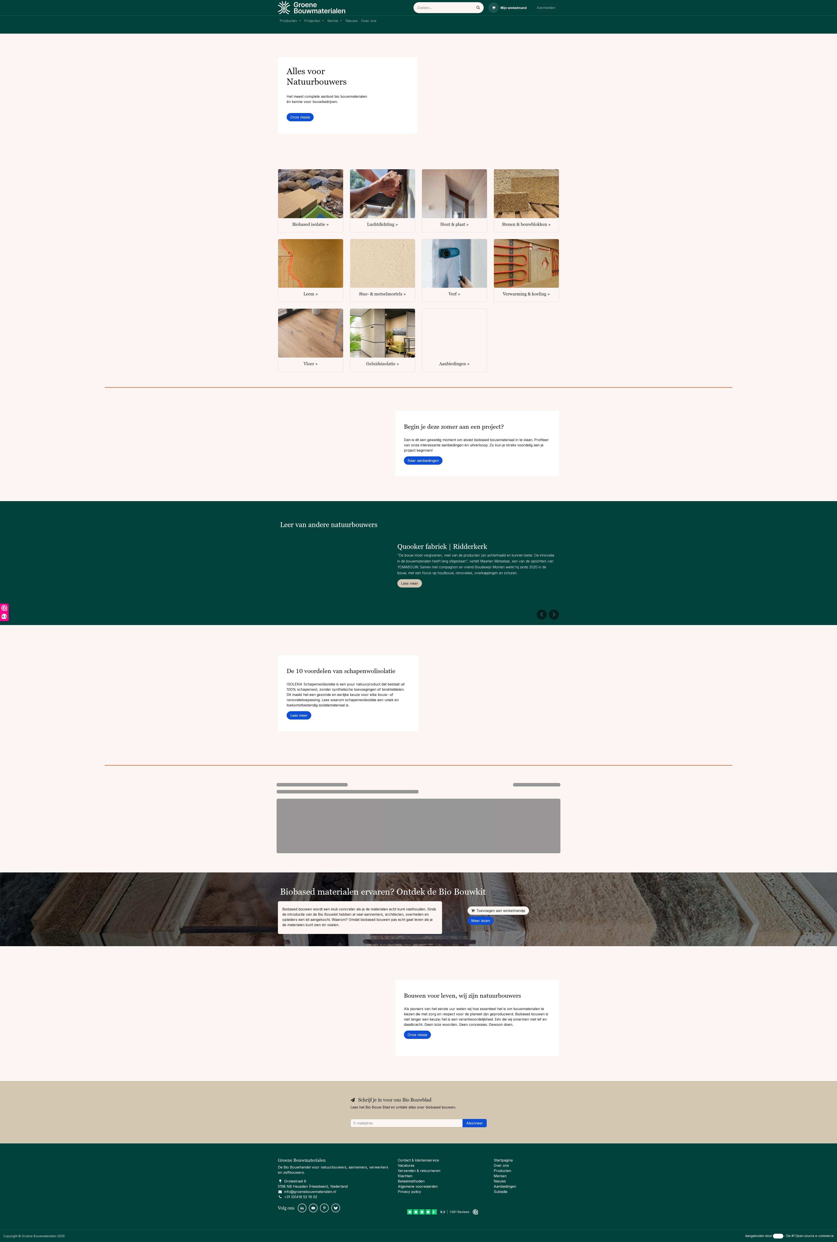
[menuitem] (290, 20)
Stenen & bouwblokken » (526, 224)
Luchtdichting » (382, 224)
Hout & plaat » (454, 224)
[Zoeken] (478, 7)
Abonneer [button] (474, 1123)
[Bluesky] (335, 1208)
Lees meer (409, 583)
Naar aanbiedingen (423, 460)
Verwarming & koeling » (526, 293)
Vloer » (311, 363)
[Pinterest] (324, 1208)
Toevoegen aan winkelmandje (500, 910)
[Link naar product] (310, 193)
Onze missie (300, 117)
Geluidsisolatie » (382, 363)
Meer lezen (480, 920)
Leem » (310, 293)
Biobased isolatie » (310, 224)
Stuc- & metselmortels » (382, 293)
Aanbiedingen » (454, 363)
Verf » (454, 293)
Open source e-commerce (814, 1236)
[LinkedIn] (302, 1208)
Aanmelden (546, 7)
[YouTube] (313, 1208)
